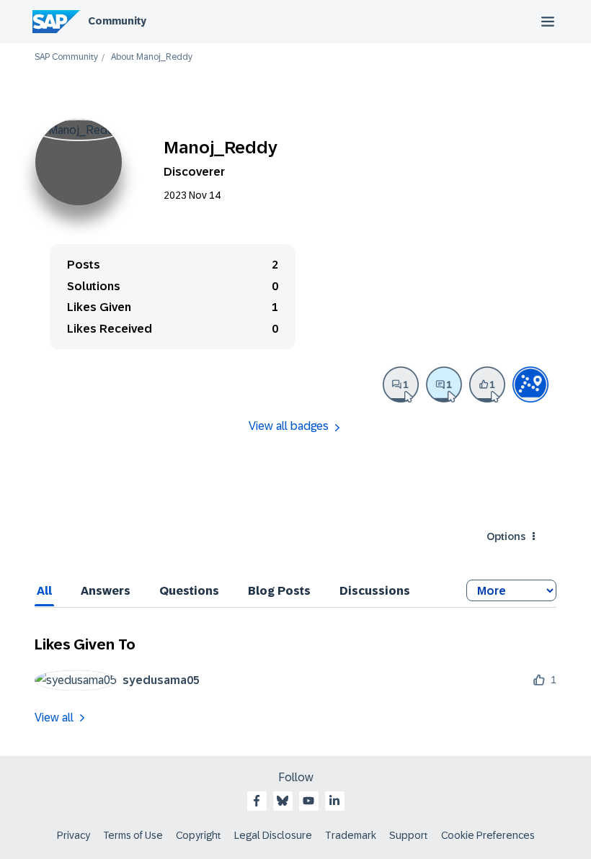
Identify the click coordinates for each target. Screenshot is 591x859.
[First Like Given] (487, 384)
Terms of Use (133, 835)
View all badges (289, 426)
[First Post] (401, 384)
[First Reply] (444, 384)
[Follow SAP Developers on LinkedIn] (334, 800)
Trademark (350, 835)
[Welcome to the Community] (530, 384)
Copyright (198, 835)
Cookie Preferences (488, 835)
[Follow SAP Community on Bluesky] (282, 800)
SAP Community (66, 57)
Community (117, 21)
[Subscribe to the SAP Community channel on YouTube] (308, 800)
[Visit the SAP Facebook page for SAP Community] (256, 800)
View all (54, 717)
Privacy (73, 835)
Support (408, 835)
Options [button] (505, 536)
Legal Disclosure (273, 835)
